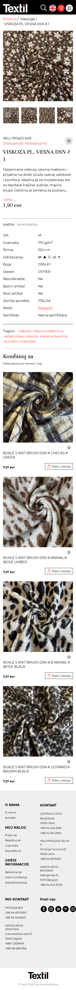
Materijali (28, 19)
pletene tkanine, (54, 336)
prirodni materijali (20, 341)
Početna (10, 19)
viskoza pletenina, (48, 331)
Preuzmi (45, 308)
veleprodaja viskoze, (21, 336)
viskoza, (25, 331)
